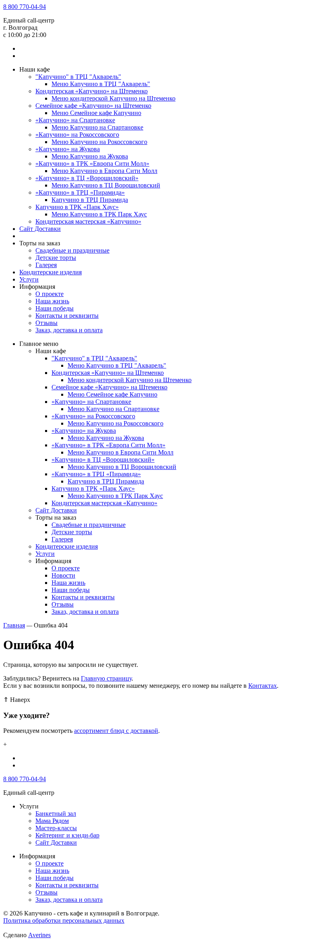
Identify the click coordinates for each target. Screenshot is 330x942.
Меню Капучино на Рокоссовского (99, 141)
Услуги (29, 279)
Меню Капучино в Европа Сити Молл (104, 170)
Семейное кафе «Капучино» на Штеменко (93, 105)
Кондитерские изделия (50, 272)
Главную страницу (106, 678)
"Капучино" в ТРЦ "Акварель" (78, 76)
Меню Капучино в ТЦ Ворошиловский (106, 185)
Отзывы (46, 322)
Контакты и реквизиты (67, 315)
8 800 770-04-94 (24, 6)
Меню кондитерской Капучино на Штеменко (113, 98)
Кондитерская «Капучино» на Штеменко (91, 91)
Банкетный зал (55, 813)
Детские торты (55, 257)
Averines (39, 935)
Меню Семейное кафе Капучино (96, 112)
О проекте (49, 293)
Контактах (262, 685)
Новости (63, 575)
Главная (14, 625)
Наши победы (54, 308)
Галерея (46, 264)
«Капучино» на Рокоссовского (77, 134)
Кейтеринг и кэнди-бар (67, 835)
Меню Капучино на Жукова (90, 156)
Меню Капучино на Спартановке (97, 127)
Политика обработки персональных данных (63, 920)
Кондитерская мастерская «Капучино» (88, 221)
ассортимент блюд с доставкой (116, 730)
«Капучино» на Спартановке (75, 120)
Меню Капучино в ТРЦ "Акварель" (101, 83)
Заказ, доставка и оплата (69, 330)
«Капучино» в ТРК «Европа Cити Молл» (92, 163)
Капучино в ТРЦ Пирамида (90, 199)
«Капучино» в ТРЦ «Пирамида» (80, 192)
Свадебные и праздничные (72, 250)
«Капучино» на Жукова (67, 149)
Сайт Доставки (40, 228)
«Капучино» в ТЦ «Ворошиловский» (86, 178)
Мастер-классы (56, 828)
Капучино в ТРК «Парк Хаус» (77, 207)
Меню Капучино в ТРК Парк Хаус (99, 214)
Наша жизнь (52, 301)
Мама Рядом (52, 820)
